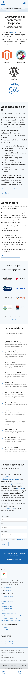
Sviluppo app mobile (7, 601)
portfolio (14, 319)
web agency (20, 488)
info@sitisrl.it (7, 590)
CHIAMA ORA (9, 671)
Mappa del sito (6, 632)
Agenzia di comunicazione (9, 613)
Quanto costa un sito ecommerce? (11, 643)
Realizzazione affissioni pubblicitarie (11, 620)
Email (2, 523)
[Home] (3, 3)
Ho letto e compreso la (14, 539)
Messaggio (4, 531)
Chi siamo (4, 627)
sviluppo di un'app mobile (9, 484)
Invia (3, 544)
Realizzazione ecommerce (9, 599)
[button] (24, 2)
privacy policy (21, 539)
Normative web (6, 639)
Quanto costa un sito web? (9, 641)
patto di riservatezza (8, 508)
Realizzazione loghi (7, 608)
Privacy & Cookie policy (8, 629)
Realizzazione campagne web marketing (13, 615)
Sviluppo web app (7, 606)
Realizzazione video (7, 611)
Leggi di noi (5, 193)
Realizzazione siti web (8, 596)
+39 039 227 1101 (7, 588)
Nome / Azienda (5, 516)
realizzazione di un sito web (10, 479)
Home (2, 10)
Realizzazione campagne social (10, 618)
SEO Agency (5, 477)
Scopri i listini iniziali (8, 189)
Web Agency (14, 32)
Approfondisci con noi (9, 256)
